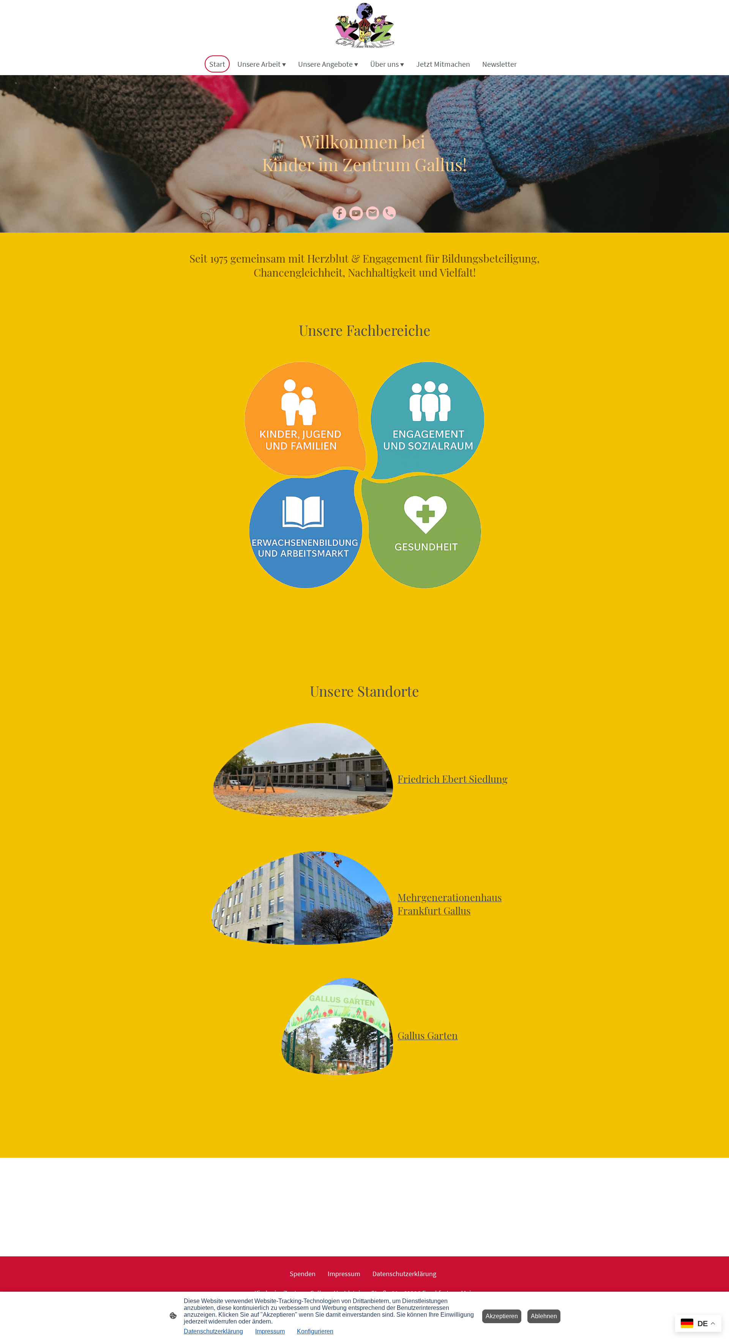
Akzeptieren (502, 1316)
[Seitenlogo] (364, 26)
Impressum (270, 1331)
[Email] (373, 213)
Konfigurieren (315, 1331)
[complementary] (698, 1324)
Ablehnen (544, 1316)
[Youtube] (356, 213)
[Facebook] (339, 213)
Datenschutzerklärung (213, 1331)
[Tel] (389, 213)
